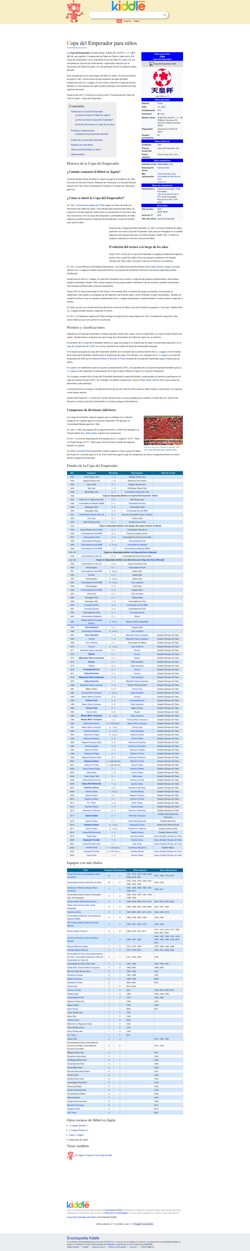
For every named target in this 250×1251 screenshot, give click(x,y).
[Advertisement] (125, 31)
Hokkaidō (145, 294)
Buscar (165, 15)
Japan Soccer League (161, 266)
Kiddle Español (73, 1247)
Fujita (85, 946)
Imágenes (127, 21)
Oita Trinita (137, 843)
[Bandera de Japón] (158, 106)
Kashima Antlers (99, 358)
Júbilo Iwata (90, 433)
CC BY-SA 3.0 (109, 1241)
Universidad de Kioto (137, 503)
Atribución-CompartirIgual (116, 1212)
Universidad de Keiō (91, 537)
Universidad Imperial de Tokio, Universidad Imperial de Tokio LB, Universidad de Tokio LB (85, 956)
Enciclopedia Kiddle (112, 1209)
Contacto (133, 1247)
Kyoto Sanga (137, 802)
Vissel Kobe (162, 164)
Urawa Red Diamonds (166, 173)
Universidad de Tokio (76, 953)
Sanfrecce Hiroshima (137, 742)
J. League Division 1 (78, 1125)
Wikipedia (111, 1244)
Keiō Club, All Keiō (93, 882)
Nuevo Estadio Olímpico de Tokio (168, 836)
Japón (163, 106)
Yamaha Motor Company (91, 692)
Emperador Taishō (149, 495)
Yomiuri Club (137, 688)
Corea (99, 529)
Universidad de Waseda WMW (91, 503)
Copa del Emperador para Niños (82, 1217)
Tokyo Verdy (72, 905)
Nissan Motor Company (91, 696)
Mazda (137, 711)
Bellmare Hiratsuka (91, 738)
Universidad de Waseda (91, 540)
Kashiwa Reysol (137, 791)
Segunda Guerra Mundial (145, 552)
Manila (158, 525)
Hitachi (137, 616)
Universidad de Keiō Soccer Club (168, 177)
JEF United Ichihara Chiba (78, 922)
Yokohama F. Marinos (92, 810)
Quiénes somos (98, 1247)
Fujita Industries (137, 665)
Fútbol (160, 103)
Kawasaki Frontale (137, 824)
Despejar (159, 15)
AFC (159, 110)
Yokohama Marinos (91, 730)
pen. (117, 723)
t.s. (115, 544)
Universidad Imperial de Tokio (137, 491)
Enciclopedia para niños (77, 47)
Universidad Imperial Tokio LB (91, 514)
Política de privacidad (117, 1247)
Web (119, 21)
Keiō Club (92, 518)
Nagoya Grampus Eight (91, 742)
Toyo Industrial (137, 582)
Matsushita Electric (91, 723)
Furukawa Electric (91, 604)
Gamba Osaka (163, 167)
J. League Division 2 (78, 1130)
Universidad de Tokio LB (91, 556)
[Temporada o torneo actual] (151, 63)
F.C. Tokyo (91, 802)
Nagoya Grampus (137, 795)
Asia (162, 113)
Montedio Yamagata (137, 815)
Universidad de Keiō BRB (137, 510)
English (136, 21)
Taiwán (149, 514)
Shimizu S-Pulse (117, 358)
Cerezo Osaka (137, 738)
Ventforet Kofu (84, 450)
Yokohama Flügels (91, 734)
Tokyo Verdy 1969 (148, 379)
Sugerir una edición (144, 1223)
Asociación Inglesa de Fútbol (91, 205)
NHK (159, 215)
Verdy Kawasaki (137, 730)
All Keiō (91, 574)
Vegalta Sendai (137, 832)
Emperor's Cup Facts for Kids (98, 1155)
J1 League (163, 355)
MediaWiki (148, 1244)
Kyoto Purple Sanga (91, 768)
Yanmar (91, 638)
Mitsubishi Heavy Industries (137, 635)
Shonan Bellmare (74, 946)
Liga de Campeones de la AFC (81, 346)
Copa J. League (76, 1134)
